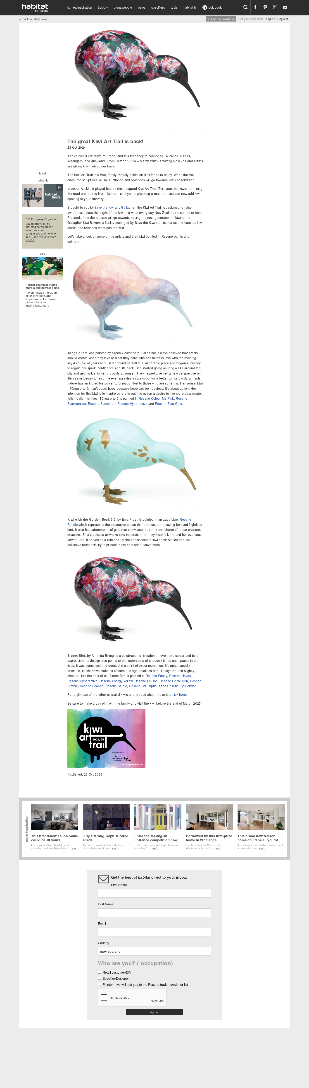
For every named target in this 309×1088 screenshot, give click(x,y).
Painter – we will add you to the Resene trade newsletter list (145, 985)
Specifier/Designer (116, 979)
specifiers (158, 7)
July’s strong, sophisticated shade (105, 837)
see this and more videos (41, 238)
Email (102, 923)
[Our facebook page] (255, 7)
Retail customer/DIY (117, 972)
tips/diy (103, 7)
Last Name (106, 904)
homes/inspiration (79, 7)
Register (282, 19)
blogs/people (123, 7)
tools (174, 7)
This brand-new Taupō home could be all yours (54, 837)
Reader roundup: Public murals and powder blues (42, 286)
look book (214, 7)
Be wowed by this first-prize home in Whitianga (209, 837)
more (46, 305)
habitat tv (190, 7)
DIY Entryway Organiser (42, 219)
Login (269, 19)
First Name (119, 884)
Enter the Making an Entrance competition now (156, 837)
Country (103, 943)
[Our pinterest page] (265, 7)
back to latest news (33, 19)
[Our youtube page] (285, 7)
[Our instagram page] (275, 7)
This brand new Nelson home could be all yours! (258, 837)
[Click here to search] (245, 7)
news (141, 7)
